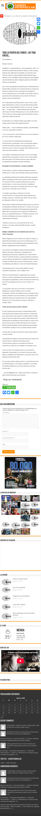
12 (15, 707)
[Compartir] (38, 32)
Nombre (5, 431)
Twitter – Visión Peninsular (10, 759)
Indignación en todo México (21, 596)
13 (20, 707)
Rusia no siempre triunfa (20, 579)
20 (20, 710)
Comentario (5, 412)
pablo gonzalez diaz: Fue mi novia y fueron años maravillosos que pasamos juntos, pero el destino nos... (22, 745)
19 (15, 710)
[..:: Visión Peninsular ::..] (20, 5)
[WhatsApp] (38, 28)
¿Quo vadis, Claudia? (19, 604)
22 (32, 710)
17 (3, 710)
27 (20, 712)
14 (26, 707)
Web (3, 444)
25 (9, 712)
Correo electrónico (8, 438)
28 (26, 712)
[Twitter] (38, 23)
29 (32, 712)
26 (15, 712)
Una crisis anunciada (19, 587)
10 (3, 707)
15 (32, 707)
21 (26, 710)
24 (3, 712)
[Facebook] (38, 19)
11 (9, 707)
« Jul (1, 717)
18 (9, 710)
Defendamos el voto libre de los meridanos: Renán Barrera (20, 16)
